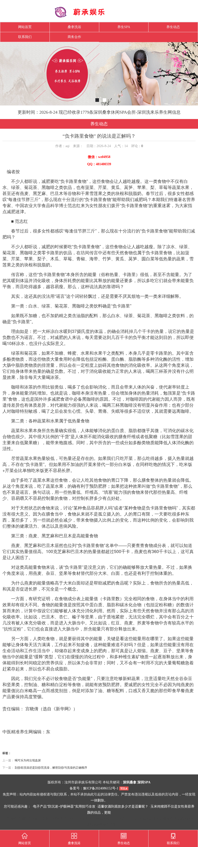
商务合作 (74, 37)
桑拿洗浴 (74, 27)
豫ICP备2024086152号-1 (100, 788)
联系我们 (25, 37)
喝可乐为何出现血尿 (28, 760)
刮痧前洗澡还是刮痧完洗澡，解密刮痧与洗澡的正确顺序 (51, 767)
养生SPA (123, 27)
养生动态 (173, 27)
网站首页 (25, 27)
